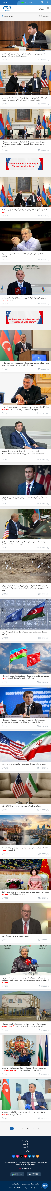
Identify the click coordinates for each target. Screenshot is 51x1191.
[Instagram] (17, 1156)
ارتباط (25, 1144)
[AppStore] (34, 1174)
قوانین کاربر (15, 1184)
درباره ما (25, 1141)
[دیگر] (47, 8)
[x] (21, 1156)
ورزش (41, 9)
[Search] (42, 2)
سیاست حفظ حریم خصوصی (30, 1184)
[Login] (48, 2)
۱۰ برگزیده (26, 1151)
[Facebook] (13, 1156)
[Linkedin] (33, 1156)
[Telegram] (29, 1156)
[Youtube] (25, 1156)
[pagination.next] (44, 1128)
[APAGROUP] (25, 1168)
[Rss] (37, 1156)
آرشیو (25, 1147)
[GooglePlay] (17, 1174)
